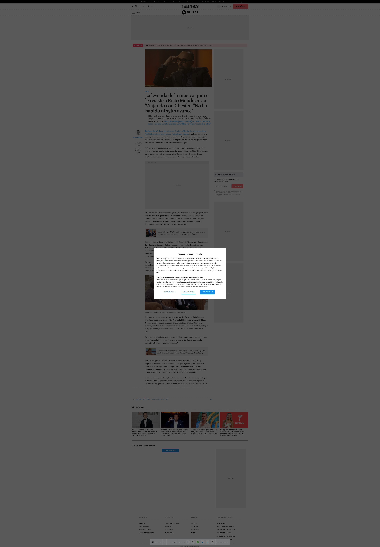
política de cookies (206, 270)
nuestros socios (185, 258)
